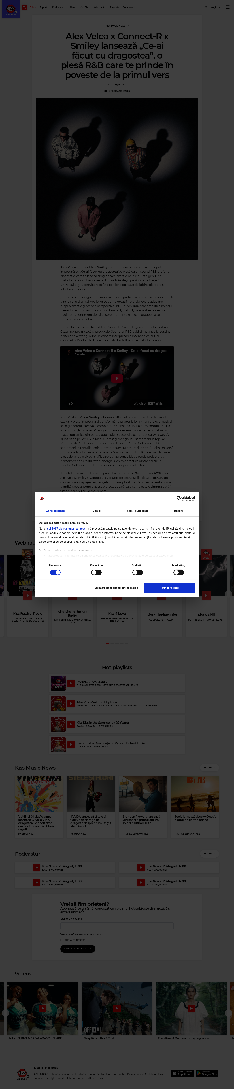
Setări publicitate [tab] (138, 510)
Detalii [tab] (96, 510)
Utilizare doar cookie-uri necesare (116, 587)
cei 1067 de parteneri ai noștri (67, 528)
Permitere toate (169, 587)
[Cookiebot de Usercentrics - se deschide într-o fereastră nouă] (179, 498)
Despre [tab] (178, 510)
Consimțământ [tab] (55, 510)
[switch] (96, 572)
